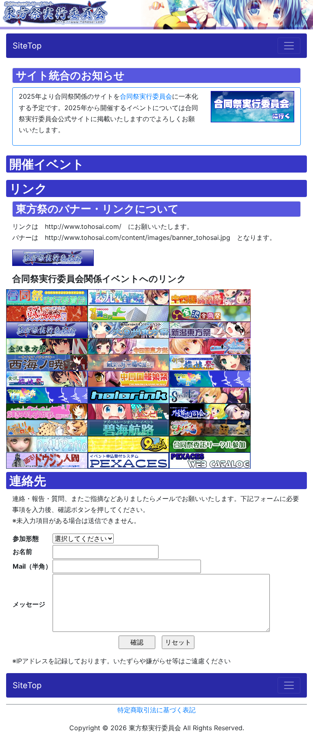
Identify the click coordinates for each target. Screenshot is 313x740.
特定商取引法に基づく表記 (156, 710)
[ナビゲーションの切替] (289, 46)
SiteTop (27, 46)
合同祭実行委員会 (146, 96)
